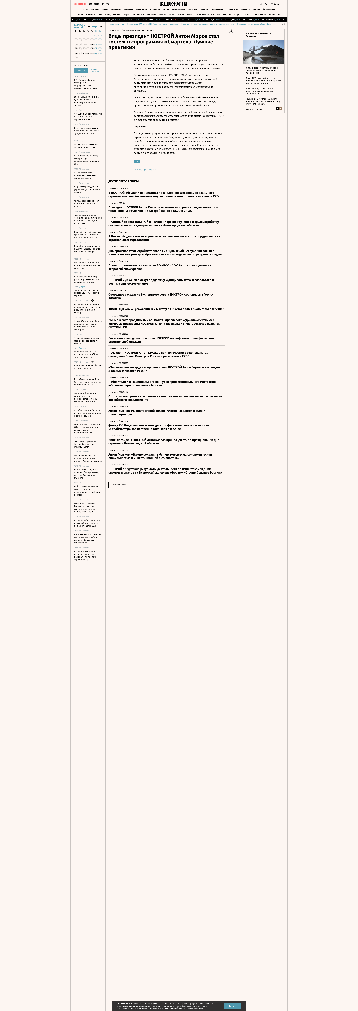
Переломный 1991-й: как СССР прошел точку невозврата (152, 24)
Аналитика (151, 14)
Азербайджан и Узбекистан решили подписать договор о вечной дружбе (88, 413)
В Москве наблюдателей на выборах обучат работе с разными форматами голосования (87, 538)
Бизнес (105, 9)
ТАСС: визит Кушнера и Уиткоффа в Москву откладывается (85, 444)
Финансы (128, 9)
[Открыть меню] (283, 4)
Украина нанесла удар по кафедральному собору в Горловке (86, 293)
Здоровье (238, 14)
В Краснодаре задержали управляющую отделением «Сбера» (87, 190)
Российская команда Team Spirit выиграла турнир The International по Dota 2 (87, 382)
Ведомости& (138, 14)
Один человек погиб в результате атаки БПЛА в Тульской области (86, 354)
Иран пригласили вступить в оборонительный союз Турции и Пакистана (87, 131)
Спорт (248, 14)
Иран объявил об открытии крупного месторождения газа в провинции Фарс (88, 235)
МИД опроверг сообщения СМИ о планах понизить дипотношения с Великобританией (87, 428)
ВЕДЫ (80, 14)
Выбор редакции (116, 24)
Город (127, 14)
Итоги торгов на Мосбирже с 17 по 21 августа (87, 367)
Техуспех (227, 14)
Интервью (245, 9)
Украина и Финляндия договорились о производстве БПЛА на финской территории (85, 397)
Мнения (256, 9)
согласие (159, 1006)
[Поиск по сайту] (266, 4)
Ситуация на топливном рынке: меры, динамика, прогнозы (208, 24)
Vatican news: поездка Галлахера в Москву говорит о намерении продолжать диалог (85, 507)
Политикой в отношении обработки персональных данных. (176, 1008)
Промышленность (186, 14)
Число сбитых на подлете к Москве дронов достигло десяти (87, 341)
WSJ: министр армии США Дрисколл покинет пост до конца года (87, 265)
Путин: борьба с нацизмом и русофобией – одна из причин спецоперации (87, 523)
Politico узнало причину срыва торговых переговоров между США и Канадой (87, 490)
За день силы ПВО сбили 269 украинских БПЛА (86, 145)
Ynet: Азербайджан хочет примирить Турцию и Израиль (86, 204)
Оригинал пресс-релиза (145, 170)
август (95, 26)
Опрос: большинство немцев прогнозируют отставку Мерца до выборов (88, 458)
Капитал (162, 14)
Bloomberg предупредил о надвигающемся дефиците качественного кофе (87, 249)
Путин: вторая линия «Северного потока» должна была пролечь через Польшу (85, 555)
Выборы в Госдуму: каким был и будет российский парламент (265, 24)
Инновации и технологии (208, 14)
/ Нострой (149, 30)
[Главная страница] (174, 4)
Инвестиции (141, 9)
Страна (172, 14)
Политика (192, 9)
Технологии (154, 9)
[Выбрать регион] (260, 4)
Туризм (272, 14)
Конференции (260, 14)
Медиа (166, 9)
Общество (204, 9)
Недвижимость (178, 9)
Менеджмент (218, 9)
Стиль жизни (232, 9)
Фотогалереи (269, 9)
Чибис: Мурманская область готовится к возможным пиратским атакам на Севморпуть (88, 325)
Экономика (116, 9)
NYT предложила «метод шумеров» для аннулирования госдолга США (86, 159)
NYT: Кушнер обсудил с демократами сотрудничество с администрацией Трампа (86, 84)
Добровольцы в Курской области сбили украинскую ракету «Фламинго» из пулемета (87, 473)
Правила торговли (93, 14)
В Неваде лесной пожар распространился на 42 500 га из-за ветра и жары (87, 279)
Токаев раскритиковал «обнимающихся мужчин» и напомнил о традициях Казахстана (88, 219)
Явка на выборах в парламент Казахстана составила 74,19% (85, 175)
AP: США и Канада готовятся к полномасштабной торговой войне (88, 117)
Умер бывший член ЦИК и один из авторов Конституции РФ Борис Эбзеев (86, 101)
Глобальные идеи (91, 9)
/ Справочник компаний (132, 30)
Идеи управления (113, 14)
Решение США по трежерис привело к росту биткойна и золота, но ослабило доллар (87, 308)
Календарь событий (79, 26)
